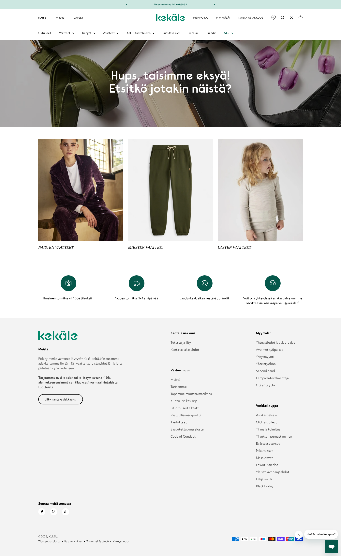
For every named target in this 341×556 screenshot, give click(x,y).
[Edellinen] (126, 5)
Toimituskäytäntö (97, 541)
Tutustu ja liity (180, 342)
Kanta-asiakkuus (250, 17)
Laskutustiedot (267, 465)
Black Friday (264, 486)
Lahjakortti (264, 479)
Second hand (265, 371)
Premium (193, 33)
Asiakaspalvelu (266, 415)
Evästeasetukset (268, 443)
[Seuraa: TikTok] (65, 511)
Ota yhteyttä (265, 385)
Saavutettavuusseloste (187, 429)
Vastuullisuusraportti (185, 415)
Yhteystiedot (121, 541)
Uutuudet (44, 33)
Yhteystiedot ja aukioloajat (275, 342)
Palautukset (264, 451)
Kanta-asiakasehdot (184, 350)
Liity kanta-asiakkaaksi (61, 399)
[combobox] (282, 17)
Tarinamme (178, 387)
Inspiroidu (200, 17)
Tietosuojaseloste (49, 541)
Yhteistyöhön (266, 364)
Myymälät (223, 17)
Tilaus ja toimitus (268, 429)
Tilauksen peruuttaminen (274, 436)
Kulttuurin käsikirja (184, 401)
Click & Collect (266, 422)
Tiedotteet (178, 422)
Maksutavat (264, 458)
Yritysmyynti (265, 357)
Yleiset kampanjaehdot (272, 472)
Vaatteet (64, 33)
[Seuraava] (214, 5)
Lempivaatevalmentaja (272, 378)
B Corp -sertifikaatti (185, 408)
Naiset (43, 17)
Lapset (78, 17)
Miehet (61, 17)
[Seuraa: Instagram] (53, 511)
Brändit (211, 33)
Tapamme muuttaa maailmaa (191, 394)
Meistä (175, 380)
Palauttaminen (73, 541)
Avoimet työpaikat (269, 350)
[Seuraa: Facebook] (41, 511)
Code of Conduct (183, 436)
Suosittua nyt (171, 33)
